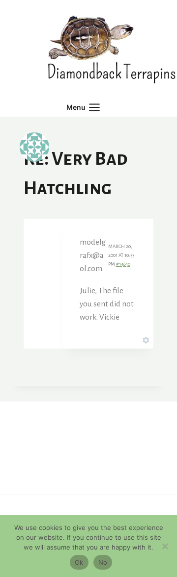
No (103, 562)
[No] (165, 546)
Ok (79, 562)
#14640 (123, 264)
